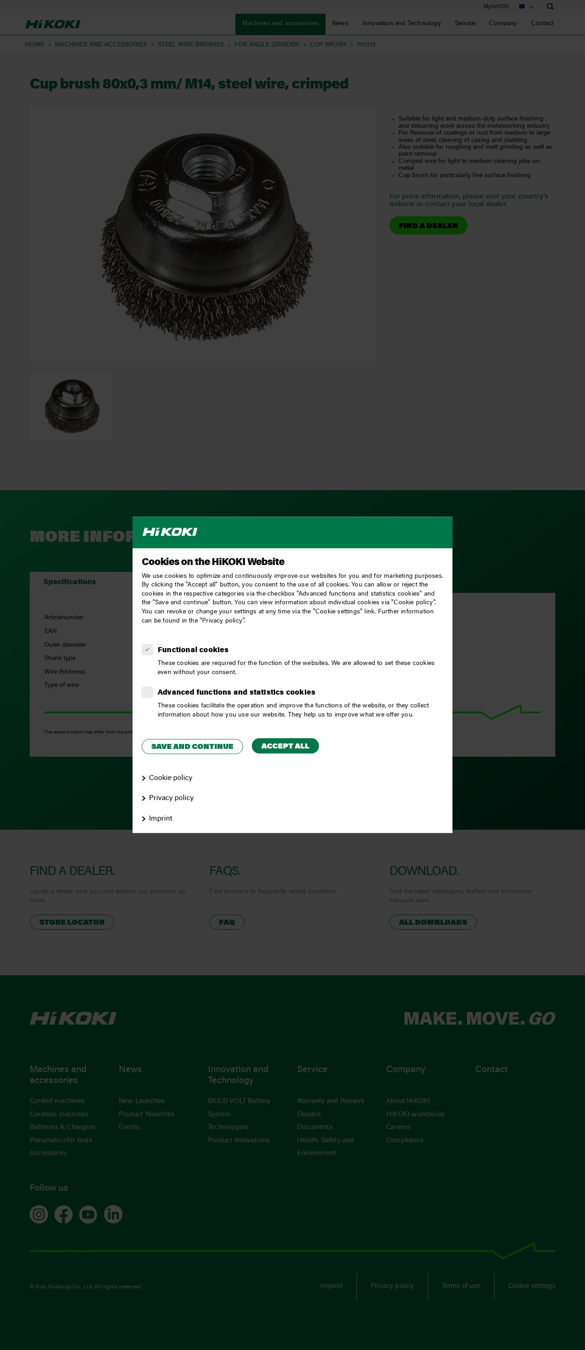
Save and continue (192, 747)
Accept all (285, 746)
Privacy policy (171, 798)
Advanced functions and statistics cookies (236, 692)
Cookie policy (170, 778)
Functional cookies (193, 650)
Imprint (160, 818)
